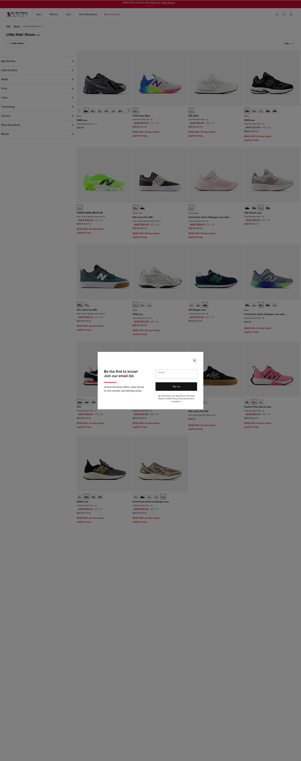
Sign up (176, 386)
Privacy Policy (177, 399)
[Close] (194, 360)
